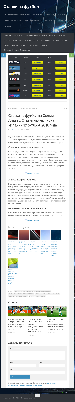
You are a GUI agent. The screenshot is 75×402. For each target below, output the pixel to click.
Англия (47, 40)
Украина (24, 45)
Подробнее (37, 62)
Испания (56, 40)
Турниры (44, 45)
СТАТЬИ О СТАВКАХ (33, 40)
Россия (6, 45)
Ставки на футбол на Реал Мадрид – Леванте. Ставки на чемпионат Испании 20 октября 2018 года (45, 247)
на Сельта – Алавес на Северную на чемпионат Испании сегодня (32, 291)
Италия (64, 40)
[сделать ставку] (37, 174)
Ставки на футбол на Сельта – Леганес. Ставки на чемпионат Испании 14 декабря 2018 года (12, 247)
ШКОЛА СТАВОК (32, 35)
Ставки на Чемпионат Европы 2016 (17, 50)
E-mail (41, 362)
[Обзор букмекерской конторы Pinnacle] (14, 62)
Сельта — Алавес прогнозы (37, 296)
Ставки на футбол (21, 6)
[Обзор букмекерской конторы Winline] (14, 90)
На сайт (61, 62)
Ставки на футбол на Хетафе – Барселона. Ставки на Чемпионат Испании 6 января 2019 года (16, 324)
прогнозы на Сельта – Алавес (51, 293)
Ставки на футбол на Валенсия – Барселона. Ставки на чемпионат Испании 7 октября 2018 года (55, 248)
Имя (12, 362)
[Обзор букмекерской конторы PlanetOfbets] (14, 85)
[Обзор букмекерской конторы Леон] (14, 79)
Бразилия (33, 45)
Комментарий (15, 349)
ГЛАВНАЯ (7, 35)
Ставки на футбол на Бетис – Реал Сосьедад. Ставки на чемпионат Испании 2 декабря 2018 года (24, 247)
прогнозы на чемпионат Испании (18, 296)
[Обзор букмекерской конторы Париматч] (14, 73)
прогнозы (38, 293)
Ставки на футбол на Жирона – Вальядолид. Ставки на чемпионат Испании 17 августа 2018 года (56, 324)
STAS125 (13, 130)
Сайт (12, 369)
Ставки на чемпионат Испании (22, 108)
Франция (15, 45)
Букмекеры (18, 35)
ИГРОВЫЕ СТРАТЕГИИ (12, 40)
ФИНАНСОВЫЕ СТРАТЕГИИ (53, 35)
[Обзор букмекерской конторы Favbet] (14, 95)
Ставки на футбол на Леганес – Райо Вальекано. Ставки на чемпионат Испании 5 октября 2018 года (12, 276)
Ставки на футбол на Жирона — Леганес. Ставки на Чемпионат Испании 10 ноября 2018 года (34, 247)
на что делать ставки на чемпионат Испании (21, 293)
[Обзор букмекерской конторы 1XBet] (14, 68)
